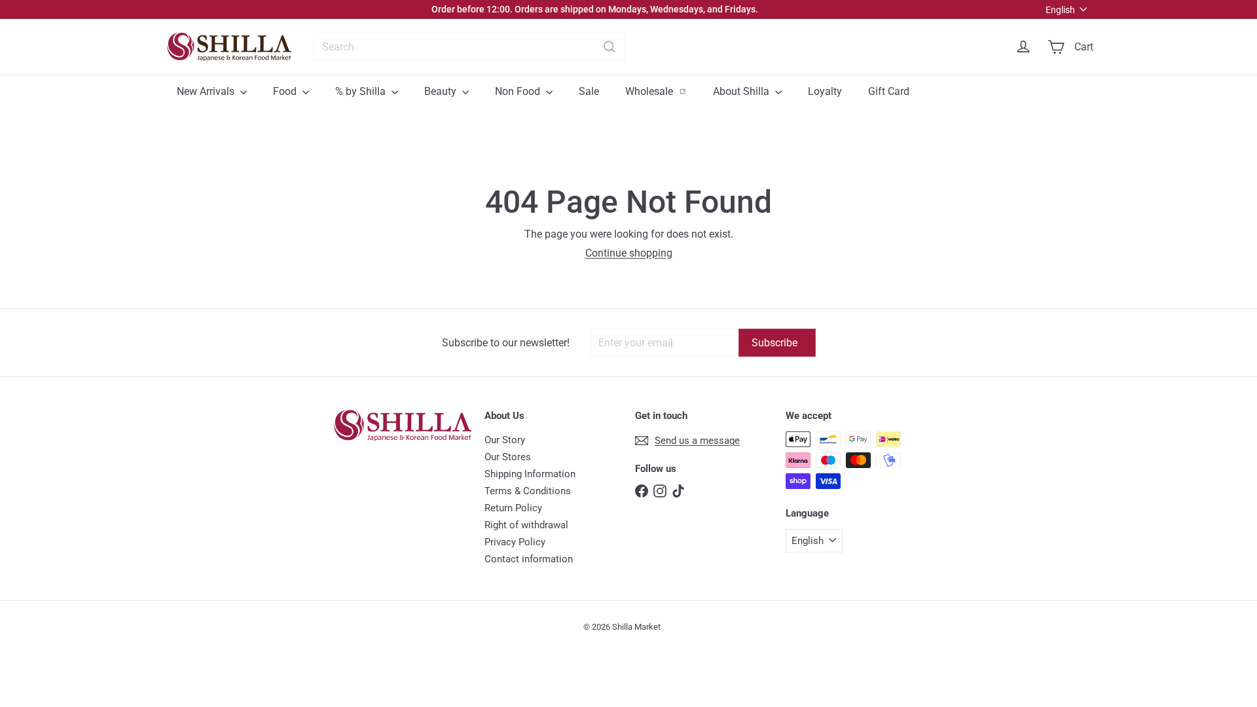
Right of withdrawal (526, 525)
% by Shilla (361, 91)
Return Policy (513, 508)
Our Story (504, 440)
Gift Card (888, 91)
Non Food (519, 91)
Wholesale (662, 91)
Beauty (441, 91)
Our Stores (507, 457)
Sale (589, 91)
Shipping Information (529, 474)
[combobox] (469, 47)
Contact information (528, 559)
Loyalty (825, 91)
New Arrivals (207, 91)
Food (286, 91)
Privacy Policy (514, 542)
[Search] (609, 47)
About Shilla (742, 91)
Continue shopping (628, 253)
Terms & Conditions (527, 491)
